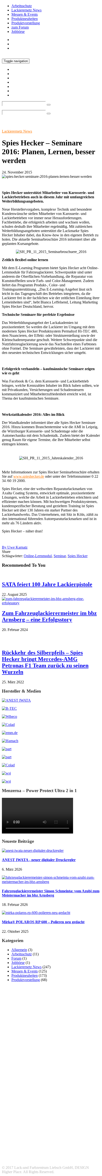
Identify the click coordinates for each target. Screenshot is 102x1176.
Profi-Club (10, 1114)
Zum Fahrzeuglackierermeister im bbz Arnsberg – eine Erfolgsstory (49, 616)
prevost (92, 1108)
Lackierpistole (44, 1103)
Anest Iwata (79, 1079)
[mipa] (6, 749)
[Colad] (8, 725)
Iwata (47, 1098)
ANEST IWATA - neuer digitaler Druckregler (39, 860)
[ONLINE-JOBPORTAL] (6, 773)
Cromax (46, 1093)
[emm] (10, 733)
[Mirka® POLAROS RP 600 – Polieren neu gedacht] (36, 913)
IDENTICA (30, 1098)
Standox (75, 1126)
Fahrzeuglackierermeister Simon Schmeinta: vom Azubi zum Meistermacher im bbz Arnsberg (50, 893)
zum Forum (20, 27)
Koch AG (14, 1103)
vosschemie (50, 1132)
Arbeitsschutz (21, 6)
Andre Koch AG (49, 1080)
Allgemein (19, 950)
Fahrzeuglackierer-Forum (30, 1159)
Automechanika (42, 1087)
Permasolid (35, 1108)
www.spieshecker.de (28, 476)
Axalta (77, 1086)
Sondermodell (79, 1120)
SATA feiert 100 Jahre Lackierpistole (47, 584)
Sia (53, 1120)
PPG (77, 1108)
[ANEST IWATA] (16, 700)
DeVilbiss (81, 1094)
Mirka (87, 1103)
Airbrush (29, 1080)
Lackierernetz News (26, 10)
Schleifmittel (17, 1119)
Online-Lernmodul (38, 556)
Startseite (18, 40)
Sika (64, 1120)
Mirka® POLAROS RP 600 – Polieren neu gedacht (43, 922)
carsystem (23, 1094)
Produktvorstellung (25, 23)
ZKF (65, 1132)
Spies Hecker (78, 556)
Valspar (25, 1132)
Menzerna (68, 1104)
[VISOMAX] (6, 781)
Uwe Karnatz (15, 547)
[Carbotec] (9, 717)
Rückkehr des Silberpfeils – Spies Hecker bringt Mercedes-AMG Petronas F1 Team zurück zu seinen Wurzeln (45, 662)
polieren (50, 1108)
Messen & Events (24, 14)
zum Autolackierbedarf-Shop (33, 48)
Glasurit (13, 1098)
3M (11, 1079)
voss (36, 1132)
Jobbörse (18, 32)
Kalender (63, 1098)
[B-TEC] (9, 708)
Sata (52, 1113)
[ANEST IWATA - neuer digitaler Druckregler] (33, 851)
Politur (64, 1108)
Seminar (60, 556)
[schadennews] (8, 765)
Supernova (10, 1132)
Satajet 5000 (73, 1115)
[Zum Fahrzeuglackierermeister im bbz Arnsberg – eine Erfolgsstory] (51, 603)
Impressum (19, 1151)
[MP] (6, 757)
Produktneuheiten (24, 19)
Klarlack (81, 1098)
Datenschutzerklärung (27, 1155)
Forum (16, 958)
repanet (29, 1114)
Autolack (12, 1087)
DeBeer (66, 1094)
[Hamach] (10, 741)
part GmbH (14, 1108)
